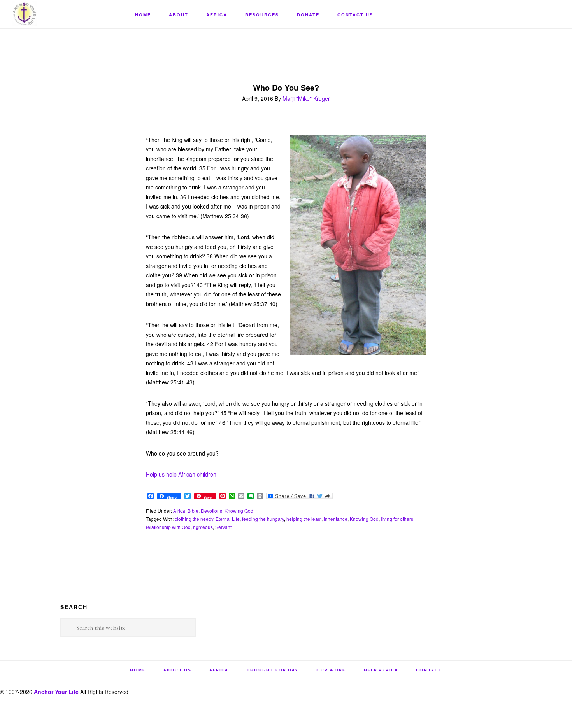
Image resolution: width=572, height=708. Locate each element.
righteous (203, 527)
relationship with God (168, 527)
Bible (193, 510)
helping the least (303, 518)
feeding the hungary (263, 518)
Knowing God (239, 510)
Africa (179, 510)
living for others (397, 518)
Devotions (211, 510)
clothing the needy (194, 518)
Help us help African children (181, 474)
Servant (223, 527)
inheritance (335, 518)
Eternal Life (228, 518)
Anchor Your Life (50, 13)
